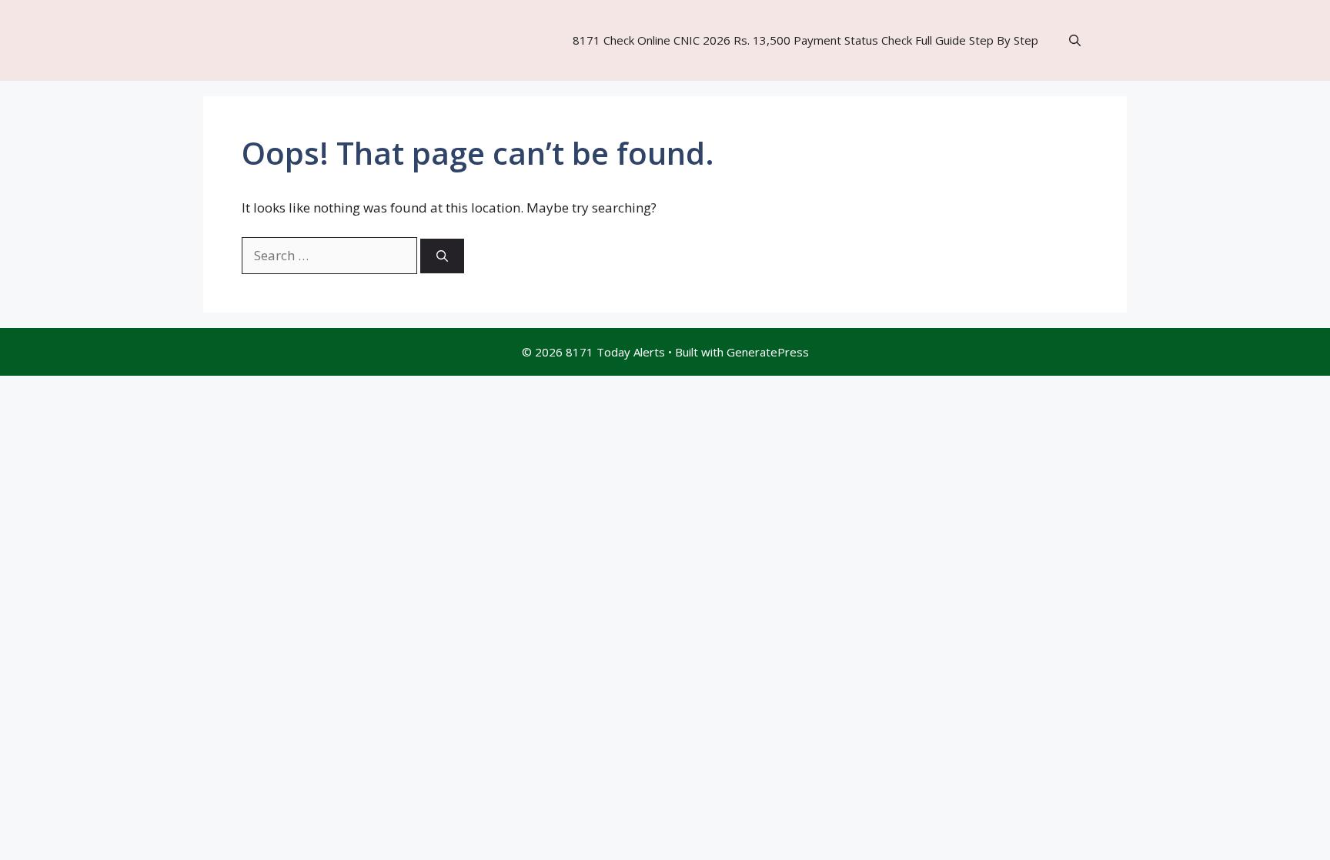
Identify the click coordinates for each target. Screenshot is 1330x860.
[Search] (442, 256)
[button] (1075, 40)
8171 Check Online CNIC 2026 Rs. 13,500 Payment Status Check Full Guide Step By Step (805, 40)
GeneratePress (768, 352)
